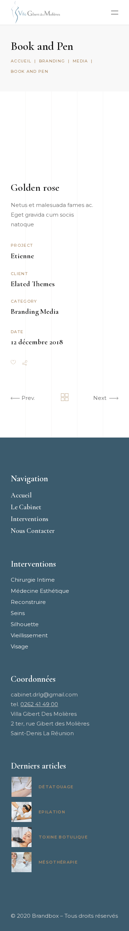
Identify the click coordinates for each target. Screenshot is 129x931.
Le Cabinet (26, 507)
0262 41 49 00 (39, 704)
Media (80, 60)
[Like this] (13, 363)
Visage (19, 646)
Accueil (21, 60)
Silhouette (25, 624)
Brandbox (45, 915)
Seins (18, 613)
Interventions (29, 519)
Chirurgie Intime (33, 579)
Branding (52, 60)
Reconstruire (28, 602)
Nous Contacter (33, 530)
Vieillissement (29, 635)
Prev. (28, 397)
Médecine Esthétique (40, 590)
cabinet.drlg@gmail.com (44, 694)
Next (99, 397)
